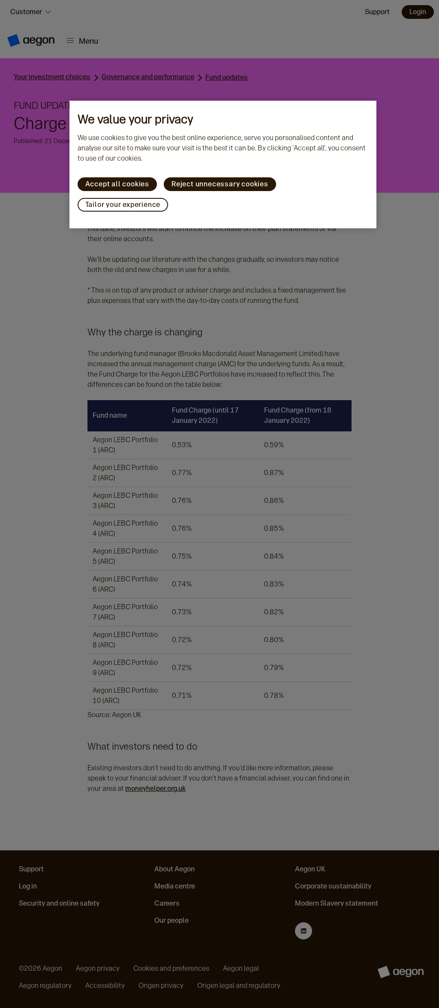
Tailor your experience (123, 204)
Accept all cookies (117, 184)
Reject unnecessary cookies (219, 184)
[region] (223, 164)
